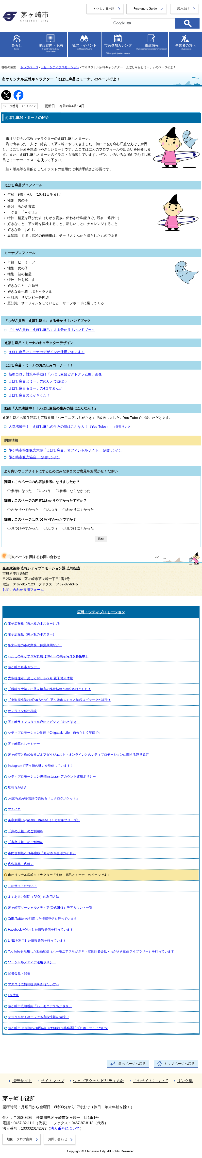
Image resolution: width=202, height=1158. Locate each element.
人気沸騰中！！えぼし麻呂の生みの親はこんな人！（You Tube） (71, 426)
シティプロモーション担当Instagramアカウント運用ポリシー (52, 776)
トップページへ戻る (179, 1064)
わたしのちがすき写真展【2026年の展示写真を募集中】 (48, 656)
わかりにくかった (80, 509)
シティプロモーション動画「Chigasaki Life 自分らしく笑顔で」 (55, 732)
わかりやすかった (25, 509)
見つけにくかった (80, 528)
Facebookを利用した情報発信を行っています (40, 929)
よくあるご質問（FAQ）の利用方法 (33, 897)
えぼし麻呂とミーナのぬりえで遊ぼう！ (40, 381)
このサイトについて (22, 886)
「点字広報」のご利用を (25, 842)
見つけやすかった (25, 528)
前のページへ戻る (132, 1064)
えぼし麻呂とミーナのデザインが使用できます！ (46, 352)
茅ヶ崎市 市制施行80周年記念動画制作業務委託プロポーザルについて (58, 1028)
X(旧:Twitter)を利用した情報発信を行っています (42, 918)
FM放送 (13, 995)
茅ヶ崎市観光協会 (34, 457)
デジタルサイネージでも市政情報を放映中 (38, 1017)
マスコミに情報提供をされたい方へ (33, 984)
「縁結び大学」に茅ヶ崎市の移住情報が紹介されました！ (49, 689)
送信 (101, 539)
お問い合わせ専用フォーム (23, 590)
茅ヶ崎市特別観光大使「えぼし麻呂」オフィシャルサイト (65, 450)
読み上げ (183, 8)
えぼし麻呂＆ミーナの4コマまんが (35, 388)
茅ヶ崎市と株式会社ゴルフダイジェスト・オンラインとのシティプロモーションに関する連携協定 (78, 754)
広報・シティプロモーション (60, 67)
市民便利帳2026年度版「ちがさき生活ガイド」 (42, 853)
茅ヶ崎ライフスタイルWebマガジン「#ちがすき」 (44, 722)
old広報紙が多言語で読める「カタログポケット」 (43, 798)
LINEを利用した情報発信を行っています (37, 940)
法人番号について (65, 1128)
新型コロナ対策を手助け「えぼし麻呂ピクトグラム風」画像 (55, 374)
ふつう (45, 491)
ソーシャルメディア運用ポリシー (32, 962)
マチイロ (14, 809)
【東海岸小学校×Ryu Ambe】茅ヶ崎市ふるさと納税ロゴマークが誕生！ (59, 700)
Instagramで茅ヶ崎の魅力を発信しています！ (40, 765)
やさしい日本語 (104, 8)
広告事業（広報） (21, 864)
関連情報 (11, 440)
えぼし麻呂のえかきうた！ (29, 395)
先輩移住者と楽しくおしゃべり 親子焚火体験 (40, 678)
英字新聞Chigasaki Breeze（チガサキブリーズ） (44, 820)
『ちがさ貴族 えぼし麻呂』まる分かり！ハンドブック (52, 330)
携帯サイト (22, 1081)
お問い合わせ (57, 1139)
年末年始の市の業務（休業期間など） (35, 645)
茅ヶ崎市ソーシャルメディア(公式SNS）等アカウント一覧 (50, 907)
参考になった (21, 491)
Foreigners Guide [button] (145, 8)
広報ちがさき (17, 787)
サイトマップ (52, 1081)
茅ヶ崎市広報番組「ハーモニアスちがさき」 (40, 1006)
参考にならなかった (74, 491)
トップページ (29, 67)
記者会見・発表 (19, 973)
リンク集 (185, 1081)
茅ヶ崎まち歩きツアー (24, 667)
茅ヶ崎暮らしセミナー (24, 744)
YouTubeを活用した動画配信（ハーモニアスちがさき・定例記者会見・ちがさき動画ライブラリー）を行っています (91, 951)
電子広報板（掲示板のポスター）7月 (34, 623)
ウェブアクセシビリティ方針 (98, 1081)
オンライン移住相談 (22, 711)
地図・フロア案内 (20, 1139)
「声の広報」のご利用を (25, 831)
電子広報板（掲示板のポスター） (32, 634)
